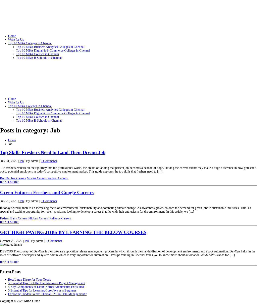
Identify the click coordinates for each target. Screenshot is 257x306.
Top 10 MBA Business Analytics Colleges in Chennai (50, 47)
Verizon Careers (57, 178)
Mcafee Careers (37, 178)
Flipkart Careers (38, 218)
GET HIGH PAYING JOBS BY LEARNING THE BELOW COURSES (73, 232)
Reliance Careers (60, 218)
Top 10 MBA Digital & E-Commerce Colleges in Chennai (53, 50)
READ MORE (9, 182)
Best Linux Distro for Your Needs (29, 279)
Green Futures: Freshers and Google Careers (47, 192)
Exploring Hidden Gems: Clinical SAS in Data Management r (47, 294)
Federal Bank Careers (14, 218)
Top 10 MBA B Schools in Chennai (39, 57)
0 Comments (49, 161)
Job (21, 161)
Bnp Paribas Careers (13, 178)
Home (12, 36)
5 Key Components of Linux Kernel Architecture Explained (46, 286)
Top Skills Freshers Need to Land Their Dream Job (52, 152)
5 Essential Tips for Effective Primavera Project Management (46, 283)
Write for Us (16, 39)
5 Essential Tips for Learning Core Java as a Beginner (42, 290)
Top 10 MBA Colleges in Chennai (30, 43)
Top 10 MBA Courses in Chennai (37, 54)
